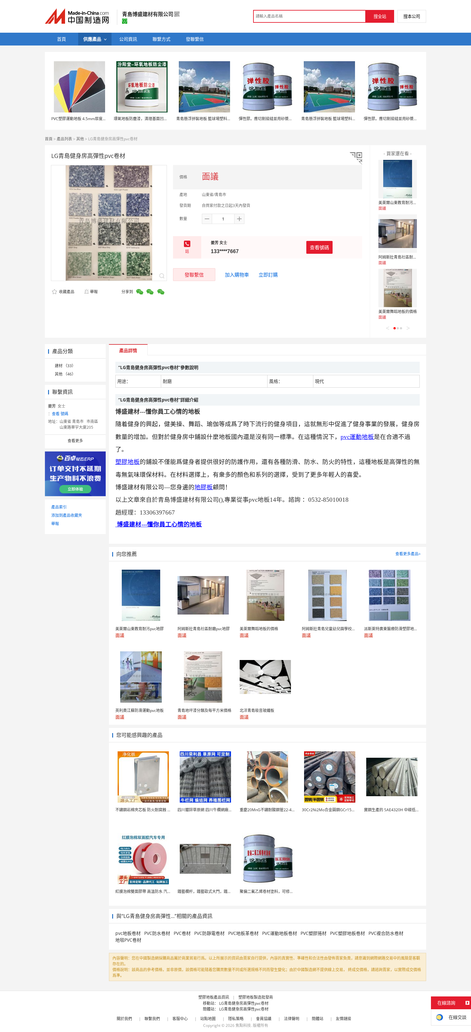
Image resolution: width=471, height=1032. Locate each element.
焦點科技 (243, 1025)
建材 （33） (65, 365)
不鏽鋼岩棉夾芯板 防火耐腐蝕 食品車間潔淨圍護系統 (160, 810)
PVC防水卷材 (157, 933)
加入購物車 (237, 274)
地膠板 (203, 487)
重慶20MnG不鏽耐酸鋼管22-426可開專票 (275, 810)
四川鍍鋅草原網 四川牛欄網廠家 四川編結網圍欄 (219, 810)
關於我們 (124, 1018)
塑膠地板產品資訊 (213, 997)
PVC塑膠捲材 (313, 933)
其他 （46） (65, 374)
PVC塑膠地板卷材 (347, 933)
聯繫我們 (152, 1018)
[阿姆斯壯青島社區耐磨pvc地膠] (397, 233)
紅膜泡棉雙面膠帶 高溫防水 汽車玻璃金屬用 (152, 891)
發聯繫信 (194, 274)
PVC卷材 (182, 933)
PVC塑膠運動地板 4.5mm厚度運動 (80, 118)
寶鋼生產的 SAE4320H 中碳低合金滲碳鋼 (399, 810)
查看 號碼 (60, 414)
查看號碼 (319, 247)
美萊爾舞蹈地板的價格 (397, 311)
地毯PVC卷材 (128, 940)
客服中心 (180, 1018)
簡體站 (317, 1018)
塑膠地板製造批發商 (255, 997)
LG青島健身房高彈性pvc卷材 (244, 1003)
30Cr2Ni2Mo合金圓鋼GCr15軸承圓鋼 (334, 810)
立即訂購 (268, 274)
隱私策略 (236, 1018)
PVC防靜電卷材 (209, 933)
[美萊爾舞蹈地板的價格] (397, 288)
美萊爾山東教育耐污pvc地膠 (402, 202)
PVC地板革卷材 (243, 933)
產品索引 (59, 507)
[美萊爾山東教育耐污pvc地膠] (397, 179)
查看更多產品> (408, 554)
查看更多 (75, 440)
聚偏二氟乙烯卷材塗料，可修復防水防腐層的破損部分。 (288, 891)
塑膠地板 (127, 461)
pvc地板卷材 (128, 933)
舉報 (94, 291)
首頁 (49, 139)
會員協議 (263, 1018)
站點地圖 (208, 1018)
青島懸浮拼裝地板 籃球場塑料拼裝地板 (209, 118)
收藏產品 (66, 291)
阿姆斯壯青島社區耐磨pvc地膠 (404, 257)
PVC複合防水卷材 (385, 933)
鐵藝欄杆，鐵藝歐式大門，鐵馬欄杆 (208, 891)
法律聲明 (291, 1018)
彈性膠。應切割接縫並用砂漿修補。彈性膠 (275, 118)
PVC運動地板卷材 (279, 933)
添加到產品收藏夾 (66, 515)
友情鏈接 (343, 1018)
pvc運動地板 (357, 436)
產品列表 (64, 139)
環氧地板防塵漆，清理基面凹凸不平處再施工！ (154, 118)
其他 (80, 139)
